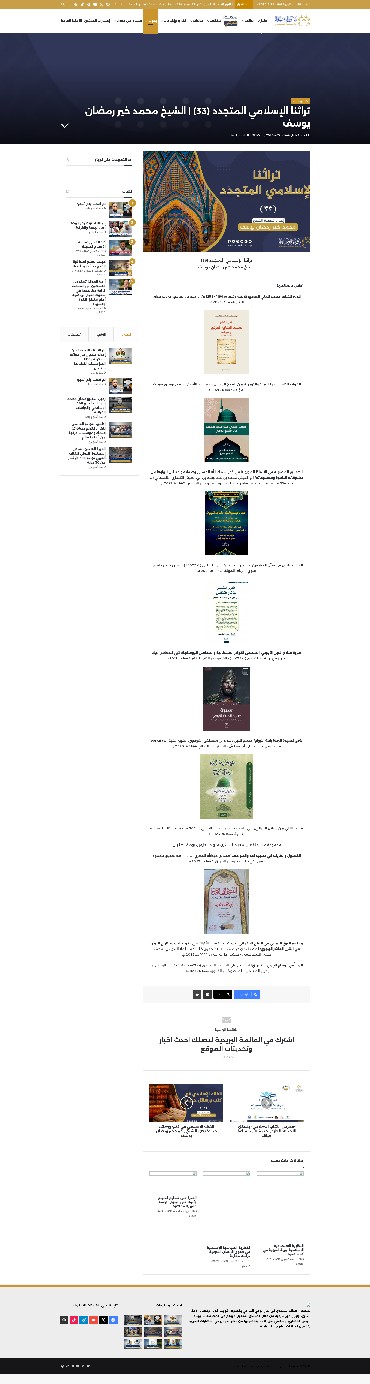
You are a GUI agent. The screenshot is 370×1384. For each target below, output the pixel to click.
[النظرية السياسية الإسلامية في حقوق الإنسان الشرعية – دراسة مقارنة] (226, 1207)
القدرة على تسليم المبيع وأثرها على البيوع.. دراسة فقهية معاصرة (177, 1202)
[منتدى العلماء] (292, 21)
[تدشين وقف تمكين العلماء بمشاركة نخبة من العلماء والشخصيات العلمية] (133, 1332)
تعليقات (74, 334)
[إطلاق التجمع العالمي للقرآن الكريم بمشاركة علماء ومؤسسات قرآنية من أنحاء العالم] (120, 430)
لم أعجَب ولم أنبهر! (91, 204)
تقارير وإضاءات (174, 21)
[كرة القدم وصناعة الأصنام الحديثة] (120, 248)
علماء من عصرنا (129, 21)
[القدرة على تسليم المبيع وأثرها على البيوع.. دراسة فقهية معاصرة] (173, 1182)
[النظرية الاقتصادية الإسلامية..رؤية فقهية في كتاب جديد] (280, 1206)
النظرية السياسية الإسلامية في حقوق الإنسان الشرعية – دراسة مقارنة (228, 1252)
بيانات (249, 21)
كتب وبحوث (300, 101)
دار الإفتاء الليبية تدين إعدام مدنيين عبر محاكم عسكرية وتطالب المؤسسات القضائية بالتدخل (88, 359)
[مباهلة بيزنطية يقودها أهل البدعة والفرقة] (120, 229)
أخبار (263, 21)
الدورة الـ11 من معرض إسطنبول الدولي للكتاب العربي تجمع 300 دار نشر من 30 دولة (178, 4)
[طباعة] (197, 994)
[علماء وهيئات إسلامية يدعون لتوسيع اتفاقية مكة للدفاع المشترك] (173, 1344)
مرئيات (198, 21)
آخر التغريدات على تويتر (113, 160)
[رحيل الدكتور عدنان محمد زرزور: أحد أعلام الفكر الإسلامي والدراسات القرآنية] (120, 405)
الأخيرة (126, 334)
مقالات (215, 21)
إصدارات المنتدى (97, 21)
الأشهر (101, 334)
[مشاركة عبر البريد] (207, 994)
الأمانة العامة (71, 21)
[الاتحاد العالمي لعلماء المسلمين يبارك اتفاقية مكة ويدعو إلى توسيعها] (153, 1344)
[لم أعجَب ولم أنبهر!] (120, 210)
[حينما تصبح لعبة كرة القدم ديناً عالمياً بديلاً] (120, 268)
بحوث (152, 21)
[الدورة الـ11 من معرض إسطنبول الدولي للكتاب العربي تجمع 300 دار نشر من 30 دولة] (120, 455)
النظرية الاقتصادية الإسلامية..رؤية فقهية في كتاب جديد (283, 1250)
